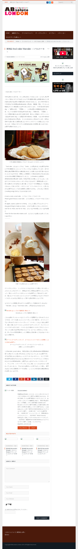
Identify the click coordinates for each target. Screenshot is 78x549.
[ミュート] (69, 57)
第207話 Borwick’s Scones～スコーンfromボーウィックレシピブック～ (43, 451)
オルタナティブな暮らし (13, 37)
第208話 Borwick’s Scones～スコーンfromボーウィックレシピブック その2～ (27, 452)
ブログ (33, 428)
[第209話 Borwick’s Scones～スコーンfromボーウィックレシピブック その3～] (11, 442)
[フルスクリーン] (71, 54)
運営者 (19, 532)
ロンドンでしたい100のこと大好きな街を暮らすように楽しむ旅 (63, 67)
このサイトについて (10, 532)
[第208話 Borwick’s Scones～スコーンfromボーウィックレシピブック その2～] (27, 442)
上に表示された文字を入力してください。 (16, 509)
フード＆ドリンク (27, 33)
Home (8, 33)
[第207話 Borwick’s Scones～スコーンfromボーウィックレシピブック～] (42, 442)
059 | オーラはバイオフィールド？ (19, 2)
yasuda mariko (10, 57)
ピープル (51, 33)
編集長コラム (15, 33)
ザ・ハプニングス (40, 33)
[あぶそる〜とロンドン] (17, 10)
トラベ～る (61, 33)
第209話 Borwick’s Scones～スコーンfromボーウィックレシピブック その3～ (11, 452)
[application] (62, 53)
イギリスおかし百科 (44, 57)
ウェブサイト (23, 428)
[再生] (55, 57)
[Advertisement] (53, 17)
